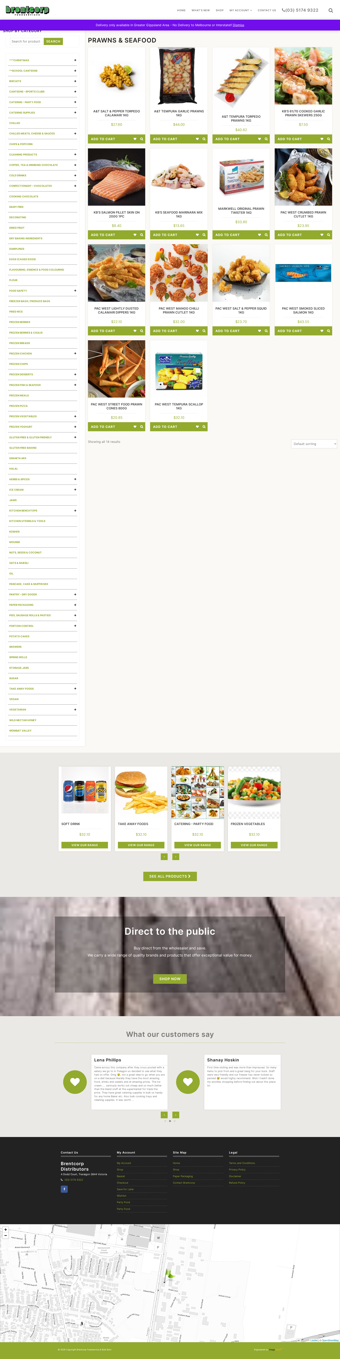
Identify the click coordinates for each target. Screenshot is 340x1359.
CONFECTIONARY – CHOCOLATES (30, 185)
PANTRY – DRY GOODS (23, 594)
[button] (331, 10)
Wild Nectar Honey (22, 720)
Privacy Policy (237, 1169)
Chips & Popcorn (20, 144)
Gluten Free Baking (23, 447)
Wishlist (121, 1195)
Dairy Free (16, 206)
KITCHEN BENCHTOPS (23, 510)
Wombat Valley (20, 730)
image (275, 1349)
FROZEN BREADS (19, 343)
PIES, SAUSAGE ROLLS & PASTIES (30, 615)
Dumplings (16, 248)
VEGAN (13, 699)
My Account (240, 10)
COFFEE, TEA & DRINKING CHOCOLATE (33, 165)
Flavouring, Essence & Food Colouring (36, 269)
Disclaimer (235, 1176)
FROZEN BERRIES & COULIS (25, 332)
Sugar (13, 678)
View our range (84, 845)
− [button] (5, 1235)
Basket (121, 1176)
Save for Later (125, 1189)
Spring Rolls (18, 657)
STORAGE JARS (19, 667)
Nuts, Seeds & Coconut (25, 552)
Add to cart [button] (103, 139)
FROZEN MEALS (19, 395)
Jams (13, 500)
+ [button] (5, 1229)
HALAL (13, 468)
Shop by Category (22, 31)
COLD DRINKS (17, 175)
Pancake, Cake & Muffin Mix (28, 584)
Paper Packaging (183, 1176)
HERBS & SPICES (19, 479)
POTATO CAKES (19, 636)
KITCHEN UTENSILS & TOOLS (27, 521)
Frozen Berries (19, 322)
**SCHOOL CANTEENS (23, 70)
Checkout (122, 1182)
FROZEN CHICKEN (20, 353)
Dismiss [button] (238, 25)
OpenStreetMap (330, 1340)
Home (181, 10)
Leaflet (314, 1340)
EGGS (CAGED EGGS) (22, 259)
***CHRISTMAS (19, 60)
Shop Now (170, 979)
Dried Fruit (17, 227)
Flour (13, 280)
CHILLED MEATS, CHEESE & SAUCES (32, 133)
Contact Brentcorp (184, 1182)
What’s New (201, 10)
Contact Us (267, 10)
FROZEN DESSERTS (21, 374)
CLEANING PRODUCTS (23, 154)
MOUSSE (14, 542)
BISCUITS (15, 81)
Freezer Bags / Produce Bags (29, 301)
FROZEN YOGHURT (20, 426)
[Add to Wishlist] (135, 138)
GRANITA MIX (17, 458)
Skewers (15, 646)
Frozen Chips (18, 364)
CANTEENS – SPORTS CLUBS (26, 91)
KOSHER (14, 531)
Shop (220, 10)
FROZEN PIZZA (18, 405)
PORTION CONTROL (21, 625)
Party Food (123, 1202)
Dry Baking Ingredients (25, 238)
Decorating (17, 217)
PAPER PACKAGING (21, 604)
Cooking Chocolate (23, 196)
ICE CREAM (16, 489)
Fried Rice (16, 311)
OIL (11, 573)
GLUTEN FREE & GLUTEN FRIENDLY (30, 437)
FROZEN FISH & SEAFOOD (25, 385)
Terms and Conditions (242, 1163)
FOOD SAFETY (18, 290)
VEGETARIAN (17, 709)
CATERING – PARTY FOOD (25, 102)
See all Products (168, 876)
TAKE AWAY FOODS (21, 688)
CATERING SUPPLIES (22, 112)
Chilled (14, 123)
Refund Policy (237, 1182)
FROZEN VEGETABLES (23, 416)
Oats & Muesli (19, 563)
